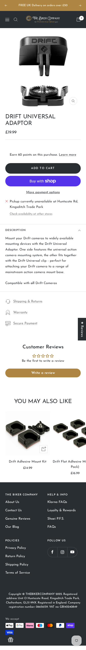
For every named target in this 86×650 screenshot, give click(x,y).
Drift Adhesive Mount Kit (27, 461)
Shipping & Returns (27, 301)
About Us (12, 502)
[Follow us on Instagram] (62, 552)
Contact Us (13, 510)
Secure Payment (25, 323)
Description (15, 230)
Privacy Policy (15, 548)
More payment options (43, 192)
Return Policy (15, 556)
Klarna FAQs (57, 502)
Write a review (43, 373)
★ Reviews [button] (82, 329)
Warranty (20, 312)
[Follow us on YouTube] (72, 552)
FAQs (51, 527)
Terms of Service (17, 572)
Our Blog (12, 527)
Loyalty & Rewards (61, 510)
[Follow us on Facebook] (52, 552)
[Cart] (78, 20)
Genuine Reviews (17, 518)
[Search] (16, 20)
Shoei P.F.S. (55, 518)
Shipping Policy (16, 564)
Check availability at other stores (31, 213)
